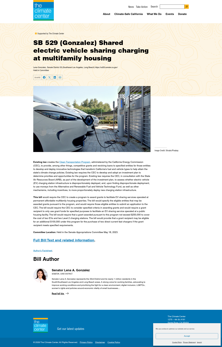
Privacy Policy (86, 342)
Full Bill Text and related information (63, 240)
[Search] (186, 7)
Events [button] (170, 14)
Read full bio (58, 293)
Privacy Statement (189, 342)
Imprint (199, 342)
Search (154, 6)
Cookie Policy (177, 342)
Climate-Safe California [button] (128, 14)
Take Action (142, 6)
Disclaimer (100, 342)
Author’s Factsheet (42, 250)
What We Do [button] (154, 14)
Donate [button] (182, 14)
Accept (187, 336)
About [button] (106, 14)
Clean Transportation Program (74, 162)
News (131, 6)
